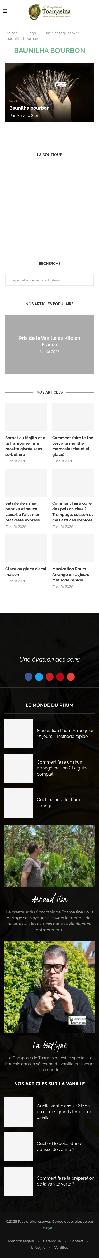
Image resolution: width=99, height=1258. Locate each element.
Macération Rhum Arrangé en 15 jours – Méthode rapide (72, 575)
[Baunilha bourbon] (49, 92)
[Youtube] (50, 677)
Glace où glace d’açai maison (25, 572)
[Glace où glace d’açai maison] (26, 548)
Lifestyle (38, 1247)
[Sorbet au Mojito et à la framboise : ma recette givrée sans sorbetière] (26, 417)
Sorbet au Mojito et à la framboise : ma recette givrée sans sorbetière (25, 446)
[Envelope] (71, 677)
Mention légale (21, 1241)
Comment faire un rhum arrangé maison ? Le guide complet (63, 768)
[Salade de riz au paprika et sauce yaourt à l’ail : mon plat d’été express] (26, 483)
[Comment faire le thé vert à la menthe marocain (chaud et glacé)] (73, 417)
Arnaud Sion (28, 115)
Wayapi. (49, 1228)
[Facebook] (28, 677)
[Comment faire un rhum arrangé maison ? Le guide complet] (18, 768)
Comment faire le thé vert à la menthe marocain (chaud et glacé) (72, 446)
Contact (76, 1241)
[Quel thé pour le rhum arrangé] (18, 803)
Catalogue (52, 1241)
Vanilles (61, 1247)
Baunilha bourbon (29, 108)
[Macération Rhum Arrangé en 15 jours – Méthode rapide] (73, 548)
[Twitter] (39, 677)
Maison (11, 33)
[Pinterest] (60, 677)
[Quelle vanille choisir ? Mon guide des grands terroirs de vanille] (18, 1112)
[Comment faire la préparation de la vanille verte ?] (18, 1181)
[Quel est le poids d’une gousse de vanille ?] (18, 1146)
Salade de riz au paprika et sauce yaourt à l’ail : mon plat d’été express (22, 512)
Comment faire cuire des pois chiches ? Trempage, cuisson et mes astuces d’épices (72, 512)
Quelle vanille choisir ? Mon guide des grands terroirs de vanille (64, 1111)
